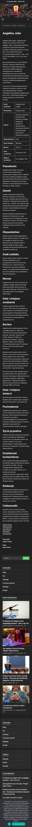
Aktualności (8, 616)
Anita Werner (7, 529)
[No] (30, 813)
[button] (3, 19)
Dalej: (7, 546)
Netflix (6, 644)
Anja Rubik (6, 531)
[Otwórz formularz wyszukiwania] (28, 19)
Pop (4, 682)
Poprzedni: (7, 540)
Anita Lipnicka (7, 527)
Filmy (4, 572)
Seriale (5, 590)
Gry (4, 576)
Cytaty (5, 762)
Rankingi (5, 587)
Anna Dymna (7, 533)
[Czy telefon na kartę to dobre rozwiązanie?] (16, 694)
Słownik (5, 766)
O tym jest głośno (9, 583)
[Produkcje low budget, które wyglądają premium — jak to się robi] (16, 610)
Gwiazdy (5, 759)
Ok (9, 824)
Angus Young (7, 524)
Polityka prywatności (18, 824)
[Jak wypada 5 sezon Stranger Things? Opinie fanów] (16, 637)
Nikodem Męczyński (8, 625)
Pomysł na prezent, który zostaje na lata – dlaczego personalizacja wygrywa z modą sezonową (15, 678)
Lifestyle (6, 579)
